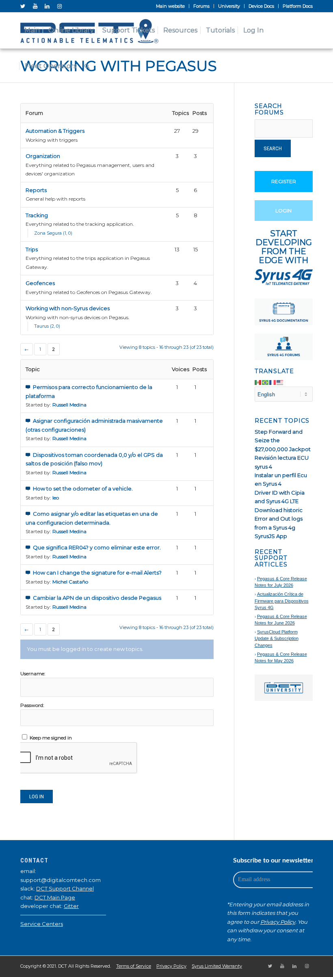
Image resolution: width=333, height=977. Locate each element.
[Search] (87, 66)
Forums (201, 6)
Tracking (37, 215)
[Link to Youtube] (35, 6)
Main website (170, 6)
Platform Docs (298, 6)
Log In (36, 796)
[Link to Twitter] (23, 6)
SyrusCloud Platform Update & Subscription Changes (276, 638)
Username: (32, 673)
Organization (43, 156)
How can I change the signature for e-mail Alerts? (97, 572)
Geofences (40, 283)
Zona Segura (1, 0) (53, 233)
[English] (280, 382)
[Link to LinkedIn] (47, 6)
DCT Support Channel (65, 888)
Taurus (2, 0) (47, 326)
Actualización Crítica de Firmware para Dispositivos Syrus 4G (282, 601)
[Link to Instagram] (59, 6)
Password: (32, 705)
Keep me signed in (51, 738)
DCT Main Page (55, 897)
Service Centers (41, 924)
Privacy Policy (277, 922)
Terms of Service (133, 966)
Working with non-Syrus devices (68, 308)
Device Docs (261, 6)
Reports (36, 190)
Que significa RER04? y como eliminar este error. (97, 547)
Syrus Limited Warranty (217, 966)
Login (283, 211)
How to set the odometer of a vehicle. (83, 488)
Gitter (71, 906)
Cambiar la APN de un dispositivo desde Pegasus (97, 597)
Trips (32, 249)
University (229, 6)
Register (283, 181)
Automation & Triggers (55, 131)
